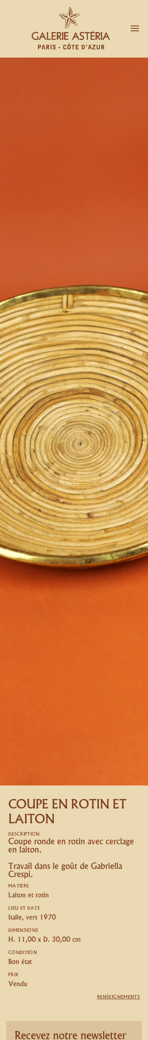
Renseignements (118, 997)
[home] (66, 28)
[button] (135, 28)
